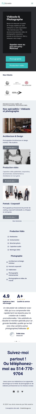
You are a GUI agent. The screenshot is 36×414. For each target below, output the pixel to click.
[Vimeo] (22, 391)
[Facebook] (14, 391)
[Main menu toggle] (32, 3)
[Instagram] (18, 391)
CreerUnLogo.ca (25, 408)
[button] (33, 322)
